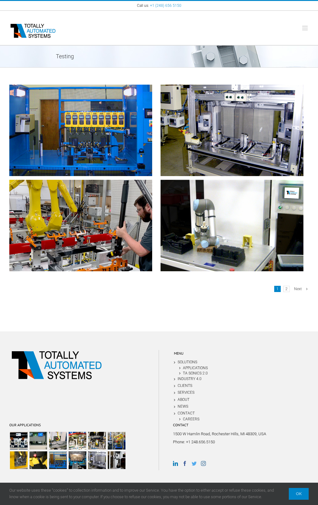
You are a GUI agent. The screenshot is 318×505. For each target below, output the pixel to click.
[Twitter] (194, 463)
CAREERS (191, 419)
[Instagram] (203, 463)
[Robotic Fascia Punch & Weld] (77, 440)
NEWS (183, 406)
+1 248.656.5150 (200, 442)
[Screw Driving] (57, 460)
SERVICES (186, 392)
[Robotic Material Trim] (57, 440)
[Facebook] (184, 463)
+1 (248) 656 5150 (165, 5)
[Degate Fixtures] (38, 460)
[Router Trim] (18, 460)
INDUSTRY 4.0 (190, 379)
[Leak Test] (97, 460)
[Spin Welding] (116, 460)
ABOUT (183, 399)
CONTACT (186, 413)
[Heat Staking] (77, 460)
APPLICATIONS (195, 368)
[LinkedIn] (175, 463)
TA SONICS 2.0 (195, 373)
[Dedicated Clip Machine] (18, 440)
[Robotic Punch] (97, 440)
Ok (299, 493)
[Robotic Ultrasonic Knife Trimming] (116, 440)
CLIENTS (185, 385)
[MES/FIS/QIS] (38, 440)
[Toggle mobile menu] (305, 28)
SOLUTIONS (187, 362)
